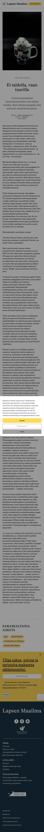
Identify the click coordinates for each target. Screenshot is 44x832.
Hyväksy (22, 421)
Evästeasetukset (22, 426)
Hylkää (22, 432)
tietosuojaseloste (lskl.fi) (27, 415)
